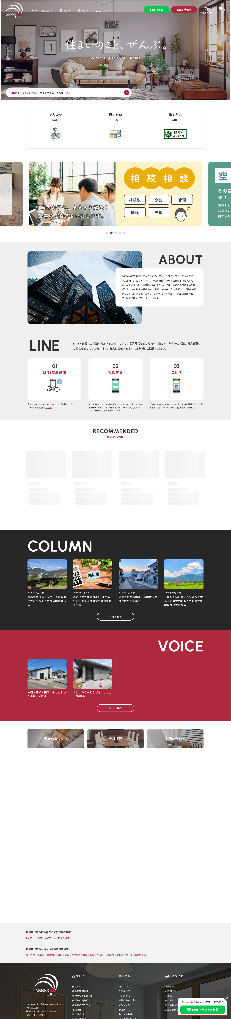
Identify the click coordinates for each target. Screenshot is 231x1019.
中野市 (47, 937)
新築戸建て (124, 991)
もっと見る (115, 617)
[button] (126, 92)
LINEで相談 (156, 9)
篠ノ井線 (30, 954)
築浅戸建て (124, 1009)
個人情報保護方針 (174, 1005)
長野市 (29, 937)
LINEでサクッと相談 (205, 1010)
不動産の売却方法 (81, 1005)
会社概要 (169, 1000)
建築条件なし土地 (128, 1000)
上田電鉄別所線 (138, 954)
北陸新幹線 (63, 954)
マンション (124, 1005)
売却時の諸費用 (80, 1000)
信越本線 (51, 954)
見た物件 (206, 11)
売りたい (47, 10)
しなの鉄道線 (96, 954)
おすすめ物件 (125, 1014)
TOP (34, 10)
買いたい (65, 10)
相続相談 (77, 1009)
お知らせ (169, 986)
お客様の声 (171, 991)
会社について (103, 10)
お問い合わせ (184, 9)
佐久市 (57, 937)
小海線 (40, 954)
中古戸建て (124, 995)
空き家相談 (78, 1014)
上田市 (38, 937)
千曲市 (66, 937)
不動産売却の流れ (81, 991)
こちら (48, 407)
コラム (168, 995)
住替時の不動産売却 (82, 995)
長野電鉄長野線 (79, 954)
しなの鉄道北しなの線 (117, 954)
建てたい (83, 10)
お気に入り (220, 11)
